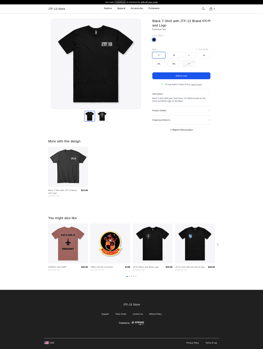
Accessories (137, 8)
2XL (158, 63)
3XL (173, 63)
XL (204, 55)
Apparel (121, 8)
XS (189, 63)
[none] (201, 49)
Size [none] (154, 49)
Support (105, 314)
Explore (108, 8)
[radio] (158, 55)
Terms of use (211, 343)
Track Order (120, 314)
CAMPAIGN (120, 2)
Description (157, 94)
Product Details (159, 110)
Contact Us (138, 314)
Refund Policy (155, 314)
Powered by (124, 323)
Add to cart (181, 75)
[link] (68, 167)
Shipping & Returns (161, 120)
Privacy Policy (192, 343)
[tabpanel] (96, 64)
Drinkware (153, 8)
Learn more (196, 84)
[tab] (90, 116)
